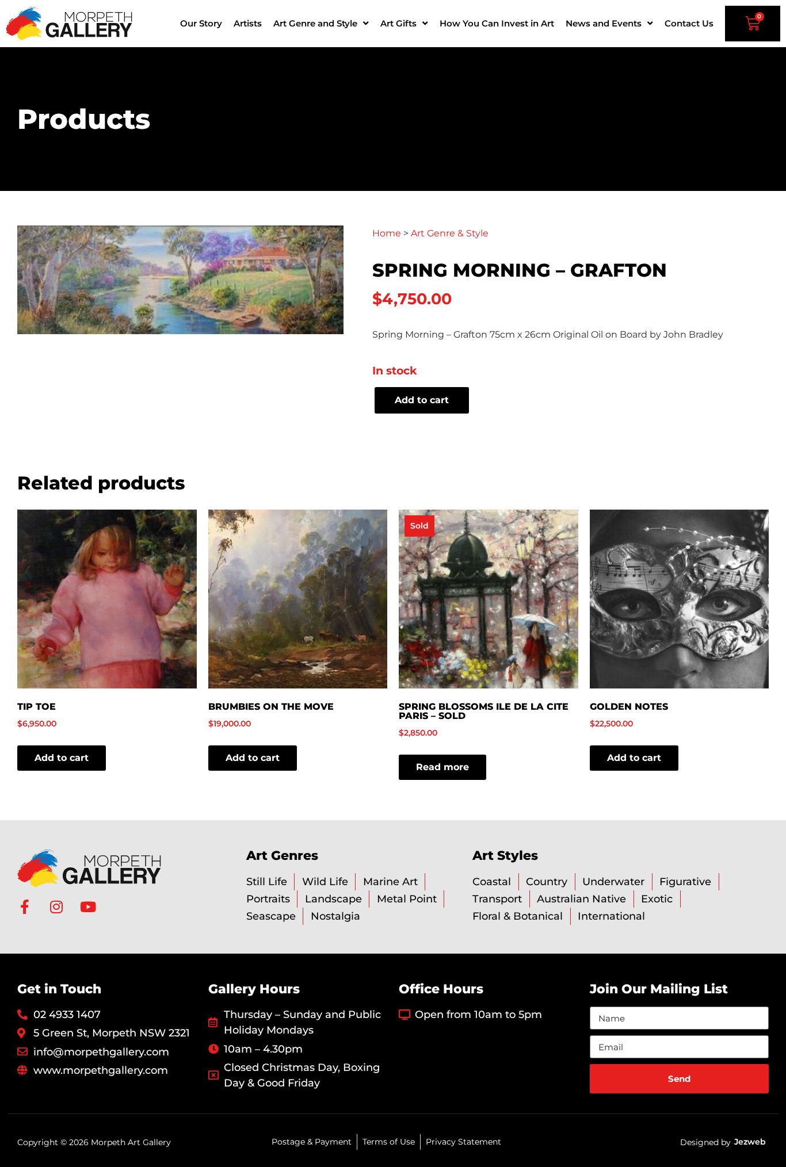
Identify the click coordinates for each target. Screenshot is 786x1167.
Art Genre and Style (315, 23)
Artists (248, 23)
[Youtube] (88, 907)
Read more (442, 767)
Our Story (201, 23)
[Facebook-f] (24, 907)
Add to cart (422, 400)
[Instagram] (56, 907)
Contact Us (689, 23)
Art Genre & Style (450, 233)
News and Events (604, 23)
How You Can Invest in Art (497, 23)
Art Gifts (398, 23)
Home (386, 233)
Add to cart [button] (62, 757)
